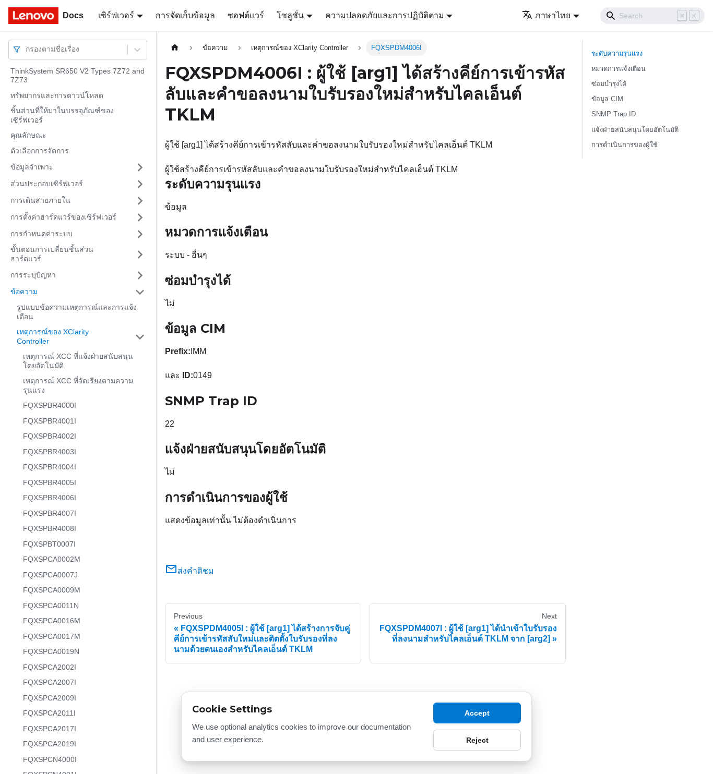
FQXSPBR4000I (49, 406)
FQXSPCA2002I (49, 667)
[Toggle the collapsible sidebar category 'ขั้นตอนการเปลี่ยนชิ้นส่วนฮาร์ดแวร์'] (139, 255)
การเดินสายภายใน (40, 200)
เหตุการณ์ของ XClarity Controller (53, 337)
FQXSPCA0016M (51, 621)
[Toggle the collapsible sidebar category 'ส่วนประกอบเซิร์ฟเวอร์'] (139, 184)
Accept (477, 713)
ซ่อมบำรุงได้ (608, 84)
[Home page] (175, 48)
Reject (477, 740)
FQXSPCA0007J (50, 575)
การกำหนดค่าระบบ (41, 233)
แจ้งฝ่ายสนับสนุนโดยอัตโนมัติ (635, 130)
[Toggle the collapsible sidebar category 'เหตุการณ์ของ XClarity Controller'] (139, 337)
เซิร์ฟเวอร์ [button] (116, 15)
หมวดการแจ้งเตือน (618, 68)
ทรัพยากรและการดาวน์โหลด (56, 95)
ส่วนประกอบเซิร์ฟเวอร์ (46, 183)
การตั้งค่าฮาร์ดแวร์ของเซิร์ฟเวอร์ (63, 217)
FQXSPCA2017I (49, 728)
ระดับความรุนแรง (617, 53)
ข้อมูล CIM (607, 99)
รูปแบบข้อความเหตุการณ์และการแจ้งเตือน (77, 312)
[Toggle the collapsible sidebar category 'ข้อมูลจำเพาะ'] (139, 167)
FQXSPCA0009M (51, 590)
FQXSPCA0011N (51, 605)
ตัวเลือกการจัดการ (39, 151)
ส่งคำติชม (195, 570)
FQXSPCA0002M (51, 559)
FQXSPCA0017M (51, 636)
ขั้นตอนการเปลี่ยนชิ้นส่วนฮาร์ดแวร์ (51, 254)
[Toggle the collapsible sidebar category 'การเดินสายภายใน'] (139, 200)
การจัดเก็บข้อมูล (185, 15)
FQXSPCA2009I (49, 698)
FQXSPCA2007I (49, 683)
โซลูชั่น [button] (290, 15)
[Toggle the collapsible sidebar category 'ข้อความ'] (139, 292)
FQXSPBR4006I (49, 498)
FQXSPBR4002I (49, 436)
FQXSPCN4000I (50, 759)
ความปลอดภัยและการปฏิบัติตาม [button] (384, 15)
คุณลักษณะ (28, 135)
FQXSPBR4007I (49, 513)
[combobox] (27, 49)
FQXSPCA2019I (49, 744)
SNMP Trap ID (613, 114)
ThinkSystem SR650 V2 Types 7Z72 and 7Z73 (77, 75)
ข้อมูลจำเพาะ (31, 167)
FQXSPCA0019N (51, 652)
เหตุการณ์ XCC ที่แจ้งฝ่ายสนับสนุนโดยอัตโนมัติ (78, 361)
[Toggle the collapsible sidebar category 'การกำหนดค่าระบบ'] (139, 234)
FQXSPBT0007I (49, 544)
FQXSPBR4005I (49, 482)
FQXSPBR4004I (49, 467)
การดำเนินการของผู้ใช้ (624, 145)
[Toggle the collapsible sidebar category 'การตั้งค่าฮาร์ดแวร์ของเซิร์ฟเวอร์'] (139, 217)
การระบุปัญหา (33, 275)
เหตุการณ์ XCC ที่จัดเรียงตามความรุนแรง (78, 386)
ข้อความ (24, 291)
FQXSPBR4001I (49, 421)
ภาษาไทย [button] (553, 15)
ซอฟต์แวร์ (246, 15)
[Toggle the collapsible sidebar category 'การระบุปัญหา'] (139, 275)
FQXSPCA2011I (49, 713)
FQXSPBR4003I (49, 452)
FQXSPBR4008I (49, 529)
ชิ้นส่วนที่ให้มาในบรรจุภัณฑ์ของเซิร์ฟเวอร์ (62, 116)
